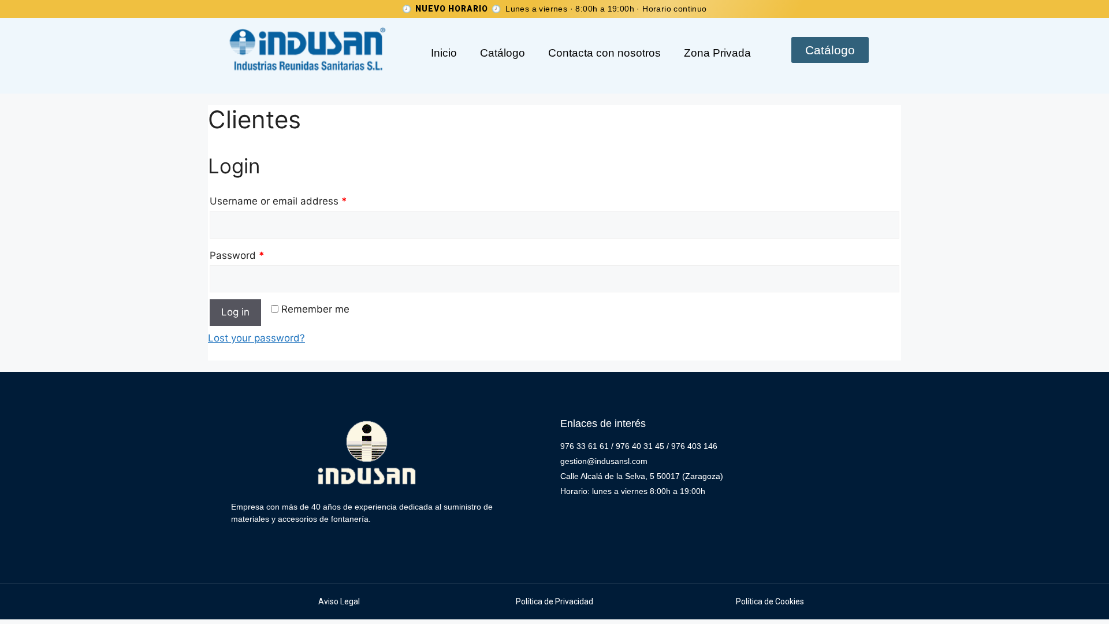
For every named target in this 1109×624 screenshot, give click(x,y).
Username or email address (278, 201)
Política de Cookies (770, 601)
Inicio (444, 53)
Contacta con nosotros (604, 53)
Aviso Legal (339, 601)
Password (237, 255)
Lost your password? (256, 338)
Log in (235, 312)
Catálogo (502, 53)
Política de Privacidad (554, 601)
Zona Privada (717, 53)
